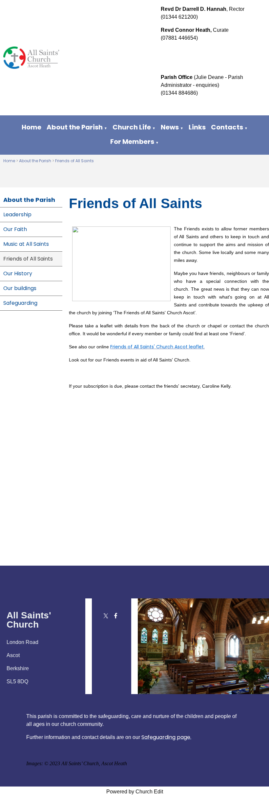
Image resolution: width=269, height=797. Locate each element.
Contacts (227, 127)
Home (31, 127)
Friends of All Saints (74, 161)
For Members (132, 141)
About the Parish (75, 127)
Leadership (17, 214)
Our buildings (19, 288)
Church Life (132, 127)
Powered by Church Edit (134, 791)
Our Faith (15, 229)
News (170, 127)
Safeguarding (20, 303)
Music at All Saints (26, 244)
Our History (17, 273)
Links (197, 127)
